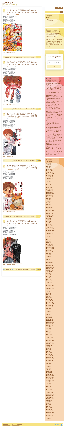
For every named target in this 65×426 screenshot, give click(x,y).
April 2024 (48, 204)
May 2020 (48, 276)
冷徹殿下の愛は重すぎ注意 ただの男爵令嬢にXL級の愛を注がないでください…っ (54, 98)
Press (21, 424)
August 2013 (49, 400)
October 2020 (49, 268)
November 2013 (50, 395)
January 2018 (49, 319)
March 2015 (49, 371)
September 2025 (50, 178)
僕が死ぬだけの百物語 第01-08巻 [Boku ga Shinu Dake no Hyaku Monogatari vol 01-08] (22, 115)
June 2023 (48, 219)
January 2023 (49, 227)
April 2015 (48, 369)
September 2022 (50, 233)
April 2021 (48, 259)
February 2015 (49, 372)
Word (18, 424)
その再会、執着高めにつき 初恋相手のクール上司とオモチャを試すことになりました (54, 127)
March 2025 (49, 187)
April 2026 (48, 167)
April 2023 (48, 222)
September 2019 (50, 288)
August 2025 (49, 180)
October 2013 (49, 397)
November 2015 (50, 359)
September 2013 (50, 398)
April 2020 (48, 277)
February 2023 (49, 225)
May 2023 (48, 221)
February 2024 (49, 207)
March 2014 (49, 389)
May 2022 (48, 239)
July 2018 (48, 310)
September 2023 (50, 215)
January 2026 (49, 172)
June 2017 (48, 329)
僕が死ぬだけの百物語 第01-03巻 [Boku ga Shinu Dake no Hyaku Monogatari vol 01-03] (22, 222)
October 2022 (49, 232)
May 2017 (48, 331)
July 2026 (48, 163)
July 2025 (48, 181)
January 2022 (49, 245)
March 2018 (49, 316)
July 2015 (48, 365)
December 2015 (50, 357)
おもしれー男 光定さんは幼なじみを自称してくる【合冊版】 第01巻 (54, 135)
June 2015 (48, 366)
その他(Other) (49, 20)
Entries (4, 425)
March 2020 (49, 279)
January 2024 (49, 209)
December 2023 (50, 210)
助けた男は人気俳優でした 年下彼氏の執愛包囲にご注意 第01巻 (54, 112)
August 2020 (49, 271)
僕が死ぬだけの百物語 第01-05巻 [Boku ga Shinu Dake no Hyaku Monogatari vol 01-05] (22, 167)
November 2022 (50, 230)
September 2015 (50, 362)
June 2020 (48, 274)
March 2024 (49, 206)
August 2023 (49, 216)
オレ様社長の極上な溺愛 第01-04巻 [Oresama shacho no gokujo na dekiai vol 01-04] (54, 132)
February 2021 (49, 262)
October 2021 (49, 250)
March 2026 (49, 169)
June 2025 (48, 183)
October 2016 (49, 342)
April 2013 (48, 406)
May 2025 (48, 184)
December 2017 (50, 320)
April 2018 (48, 314)
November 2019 (50, 285)
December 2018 (50, 302)
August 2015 (49, 363)
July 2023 (48, 218)
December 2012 (50, 412)
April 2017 (48, 333)
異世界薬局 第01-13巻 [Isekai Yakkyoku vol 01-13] (53, 109)
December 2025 (50, 173)
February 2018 (49, 317)
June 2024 (48, 201)
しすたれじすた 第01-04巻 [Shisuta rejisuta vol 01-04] (54, 138)
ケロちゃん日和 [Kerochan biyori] (54, 151)
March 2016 (49, 352)
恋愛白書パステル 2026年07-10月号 (54, 119)
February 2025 (49, 189)
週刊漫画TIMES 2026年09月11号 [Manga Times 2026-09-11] (54, 153)
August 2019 (49, 290)
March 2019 (49, 297)
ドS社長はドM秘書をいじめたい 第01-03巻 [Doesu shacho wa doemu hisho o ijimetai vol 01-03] (54, 94)
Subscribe (54, 66)
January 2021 (49, 264)
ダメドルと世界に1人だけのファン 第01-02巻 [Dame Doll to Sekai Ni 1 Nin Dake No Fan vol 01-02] (54, 106)
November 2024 (50, 193)
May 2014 (48, 386)
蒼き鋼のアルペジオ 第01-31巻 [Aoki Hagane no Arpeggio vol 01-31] (54, 149)
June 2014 (48, 385)
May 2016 (48, 349)
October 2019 (49, 287)
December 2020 (50, 265)
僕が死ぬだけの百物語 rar (18, 57)
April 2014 (48, 388)
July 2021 (48, 255)
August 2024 (49, 198)
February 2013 (49, 409)
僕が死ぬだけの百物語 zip (29, 57)
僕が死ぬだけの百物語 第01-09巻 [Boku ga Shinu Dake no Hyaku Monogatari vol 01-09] (22, 63)
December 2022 (50, 229)
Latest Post (59, 7)
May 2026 (48, 166)
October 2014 (49, 378)
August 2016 (49, 345)
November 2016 (50, 340)
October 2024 (49, 195)
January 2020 (49, 282)
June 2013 (48, 403)
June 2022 (48, 238)
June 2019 (48, 293)
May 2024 (48, 203)
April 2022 (48, 241)
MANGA (17, 14)
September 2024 (50, 196)
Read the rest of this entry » (9, 52)
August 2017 (49, 326)
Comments (14, 425)
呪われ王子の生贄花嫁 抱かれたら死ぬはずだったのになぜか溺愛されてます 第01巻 (54, 116)
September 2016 (50, 343)
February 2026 (49, 170)
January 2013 (49, 411)
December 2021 (50, 247)
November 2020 (50, 267)
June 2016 (48, 348)
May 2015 (48, 368)
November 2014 (50, 377)
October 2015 (49, 360)
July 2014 (48, 383)
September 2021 (50, 251)
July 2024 (48, 199)
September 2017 (50, 325)
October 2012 (49, 415)
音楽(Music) (49, 19)
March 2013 (49, 407)
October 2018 (49, 305)
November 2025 (50, 175)
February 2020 (49, 281)
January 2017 (49, 337)
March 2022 (49, 242)
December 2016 (50, 339)
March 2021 (49, 261)
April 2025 (48, 186)
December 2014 (50, 375)
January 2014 (49, 392)
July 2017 (48, 328)
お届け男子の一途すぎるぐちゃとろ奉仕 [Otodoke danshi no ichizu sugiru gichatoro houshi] (54, 145)
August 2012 (49, 417)
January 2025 (49, 190)
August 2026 (49, 161)
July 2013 (48, 401)
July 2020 (48, 273)
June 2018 (48, 311)
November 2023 (50, 212)
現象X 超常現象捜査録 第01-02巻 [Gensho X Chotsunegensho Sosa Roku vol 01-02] (54, 123)
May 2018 (48, 313)
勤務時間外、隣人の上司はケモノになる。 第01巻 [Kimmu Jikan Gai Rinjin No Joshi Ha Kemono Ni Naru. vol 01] (54, 82)
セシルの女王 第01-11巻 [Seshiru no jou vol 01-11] (54, 141)
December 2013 (50, 394)
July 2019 (48, 291)
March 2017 (49, 334)
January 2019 (49, 300)
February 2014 (49, 391)
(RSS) (7, 425)
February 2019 (49, 299)
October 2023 (49, 213)
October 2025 (49, 177)
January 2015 (49, 374)
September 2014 (50, 380)
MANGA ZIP (5, 424)
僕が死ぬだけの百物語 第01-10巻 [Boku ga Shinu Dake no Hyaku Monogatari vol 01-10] (22, 11)
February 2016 (49, 354)
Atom (9, 425)
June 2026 (48, 164)
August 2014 (49, 381)
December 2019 (50, 284)
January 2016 (49, 355)
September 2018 (50, 307)
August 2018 (49, 308)
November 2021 (50, 248)
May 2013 (48, 404)
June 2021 (48, 256)
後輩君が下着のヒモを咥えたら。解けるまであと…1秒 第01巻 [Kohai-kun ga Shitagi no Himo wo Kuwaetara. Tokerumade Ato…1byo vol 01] (54, 88)
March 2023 (49, 224)
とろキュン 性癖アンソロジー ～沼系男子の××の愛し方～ (54, 102)
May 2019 (48, 294)
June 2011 (48, 418)
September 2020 (50, 270)
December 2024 (50, 192)
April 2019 (48, 296)
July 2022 (48, 236)
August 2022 (49, 235)
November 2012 (50, 414)
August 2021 (49, 253)
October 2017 (49, 323)
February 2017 (49, 336)
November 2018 (50, 303)
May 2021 (48, 258)
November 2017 (50, 322)
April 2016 (48, 351)
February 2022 (49, 244)
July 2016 (48, 346)
